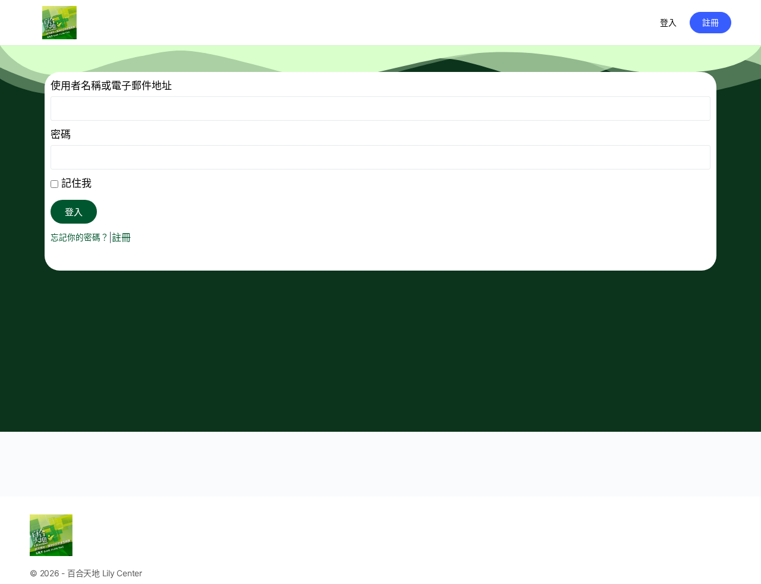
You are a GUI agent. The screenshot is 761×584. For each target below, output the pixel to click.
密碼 (61, 134)
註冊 (710, 22)
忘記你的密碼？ (80, 237)
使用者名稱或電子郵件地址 (111, 86)
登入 (668, 22)
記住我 (75, 183)
